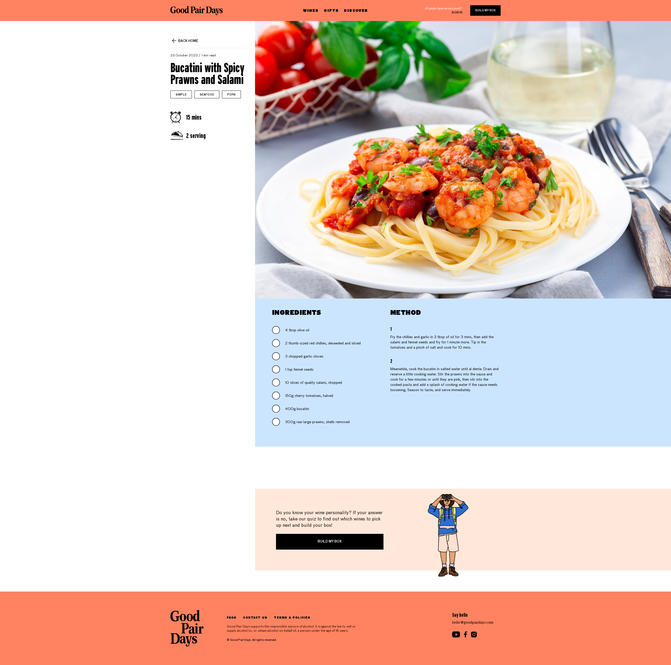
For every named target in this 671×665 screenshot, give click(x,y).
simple (181, 94)
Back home (188, 41)
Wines (310, 10)
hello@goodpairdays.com (473, 622)
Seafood (207, 94)
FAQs (231, 617)
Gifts (331, 10)
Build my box (485, 10)
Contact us (255, 617)
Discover (356, 10)
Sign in (457, 12)
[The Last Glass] (196, 10)
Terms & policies (292, 617)
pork (231, 94)
